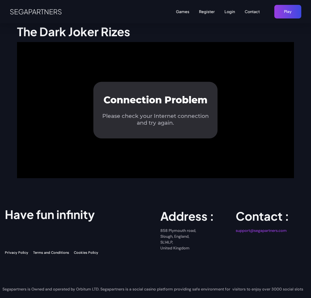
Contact (252, 11)
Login (230, 11)
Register (207, 11)
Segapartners (36, 11)
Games (182, 11)
